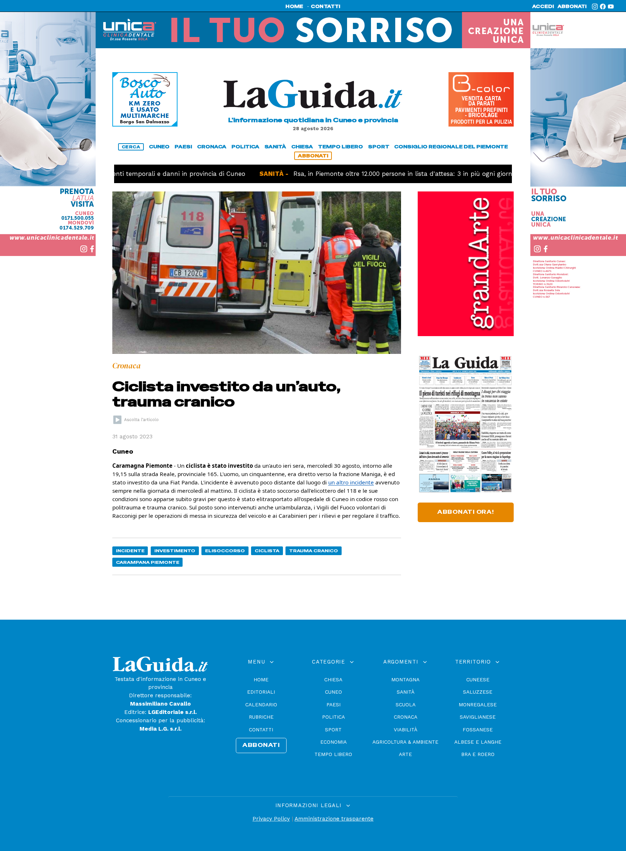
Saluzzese (477, 692)
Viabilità (405, 729)
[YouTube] (611, 6)
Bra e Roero (477, 754)
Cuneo (333, 692)
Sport (333, 729)
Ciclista (267, 550)
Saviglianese (478, 717)
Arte (405, 754)
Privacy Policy (271, 818)
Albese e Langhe (477, 742)
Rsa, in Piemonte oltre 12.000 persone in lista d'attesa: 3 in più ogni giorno (374, 173)
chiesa (302, 147)
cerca (131, 146)
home (294, 6)
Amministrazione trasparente (334, 818)
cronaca (211, 147)
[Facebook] (603, 6)
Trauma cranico (313, 550)
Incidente (130, 550)
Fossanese (478, 729)
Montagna (405, 679)
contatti (326, 6)
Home (261, 679)
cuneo (159, 147)
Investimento (174, 550)
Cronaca (405, 717)
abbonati (572, 6)
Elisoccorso (225, 550)
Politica (333, 717)
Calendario (261, 704)
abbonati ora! (465, 512)
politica (245, 147)
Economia (333, 742)
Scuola (406, 704)
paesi (183, 147)
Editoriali (261, 692)
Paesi (333, 704)
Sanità (405, 692)
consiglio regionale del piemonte (451, 147)
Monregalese (478, 704)
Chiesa (333, 679)
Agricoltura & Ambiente (405, 742)
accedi (543, 6)
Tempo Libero (333, 754)
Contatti (261, 729)
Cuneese (477, 679)
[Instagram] (595, 6)
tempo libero (340, 147)
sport (378, 147)
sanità (275, 147)
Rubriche (261, 717)
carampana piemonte (147, 562)
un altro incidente (351, 482)
